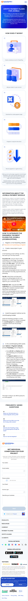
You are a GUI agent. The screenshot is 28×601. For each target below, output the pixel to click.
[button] (5, 480)
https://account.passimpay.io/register (15, 245)
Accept (7, 584)
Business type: (5, 489)
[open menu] (25, 2)
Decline (20, 584)
